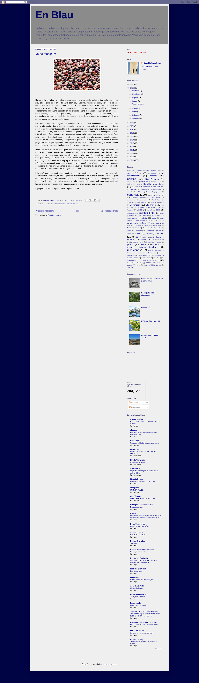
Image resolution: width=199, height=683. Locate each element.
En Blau (54, 15)
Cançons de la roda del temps (152, 187)
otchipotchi (134, 488)
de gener (135, 118)
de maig (135, 108)
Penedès (143, 239)
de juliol (135, 98)
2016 (132, 143)
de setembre (137, 94)
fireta (162, 213)
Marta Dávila (147, 228)
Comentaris (135, 407)
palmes (144, 237)
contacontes (131, 200)
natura (160, 233)
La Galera (137, 225)
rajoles (157, 244)
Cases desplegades (153, 192)
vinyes (138, 265)
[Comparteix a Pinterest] (98, 200)
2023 (132, 88)
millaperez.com (140, 53)
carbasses (134, 189)
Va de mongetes (46, 53)
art (141, 173)
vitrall (145, 265)
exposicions (146, 212)
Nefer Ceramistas (137, 524)
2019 (132, 133)
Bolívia (129, 184)
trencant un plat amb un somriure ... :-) (143, 633)
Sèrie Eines (152, 253)
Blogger (113, 664)
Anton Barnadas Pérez (153, 170)
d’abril (134, 112)
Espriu (139, 210)
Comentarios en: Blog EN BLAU (143, 622)
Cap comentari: (77, 200)
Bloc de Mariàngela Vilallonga (142, 550)
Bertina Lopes (156, 182)
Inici (77, 211)
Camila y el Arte (136, 639)
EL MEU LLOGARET (138, 594)
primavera (145, 245)
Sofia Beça (134, 441)
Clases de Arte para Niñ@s (139, 526)
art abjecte (152, 173)
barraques (144, 182)
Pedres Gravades (137, 541)
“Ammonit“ (134, 543)
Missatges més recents (45, 211)
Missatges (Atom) (54, 215)
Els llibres (140, 207)
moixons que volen (138, 569)
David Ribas (156, 200)
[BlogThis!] (89, 200)
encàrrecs (151, 207)
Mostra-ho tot (159, 649)
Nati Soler (149, 234)
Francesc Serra (144, 215)
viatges (129, 265)
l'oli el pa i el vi (153, 220)
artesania (153, 176)
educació (144, 202)
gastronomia (156, 215)
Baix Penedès (152, 179)
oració (136, 237)
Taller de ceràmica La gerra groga (144, 612)
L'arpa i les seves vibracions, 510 (142, 580)
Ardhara (130, 173)
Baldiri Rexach (132, 182)
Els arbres (151, 205)
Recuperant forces (136, 507)
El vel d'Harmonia (137, 460)
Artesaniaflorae (136, 419)
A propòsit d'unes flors (134, 170)
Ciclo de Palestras (136, 588)
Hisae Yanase (132, 218)
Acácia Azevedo (137, 586)
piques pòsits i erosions (153, 242)
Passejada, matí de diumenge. (148, 294)
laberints (147, 225)
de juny (135, 101)
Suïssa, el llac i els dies (138, 552)
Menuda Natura (136, 479)
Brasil (138, 184)
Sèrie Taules (145, 258)
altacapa (133, 430)
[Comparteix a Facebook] (95, 200)
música (139, 234)
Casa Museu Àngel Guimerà (151, 189)
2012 (132, 157)
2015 (132, 147)
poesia (130, 244)
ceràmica (133, 194)
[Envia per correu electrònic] (87, 200)
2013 (132, 153)
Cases (139, 192)
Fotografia (133, 215)
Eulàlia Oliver (131, 213)
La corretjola (155, 223)
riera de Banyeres (154, 250)
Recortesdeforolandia (139, 558)
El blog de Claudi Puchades (141, 505)
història (144, 218)
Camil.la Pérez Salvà (152, 63)
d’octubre (136, 91)
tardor (157, 260)
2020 (132, 130)
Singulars (156, 258)
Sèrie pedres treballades (136, 253)
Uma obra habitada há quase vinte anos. (144, 443)
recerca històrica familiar (63, 204)
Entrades (134, 403)
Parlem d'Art (131, 239)
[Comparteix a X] (92, 200)
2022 (132, 123)
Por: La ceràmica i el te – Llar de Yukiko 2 (144, 624)
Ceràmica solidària (139, 197)
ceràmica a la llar (156, 195)
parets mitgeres (155, 237)
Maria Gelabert (133, 228)
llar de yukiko (135, 603)
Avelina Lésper (136, 533)
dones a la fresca (133, 202)
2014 (132, 150)
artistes (131, 178)
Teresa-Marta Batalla (134, 263)
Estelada (150, 210)
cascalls (129, 192)
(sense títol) (145, 307)
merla (159, 228)
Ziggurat (130, 267)
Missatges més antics (109, 211)
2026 (132, 84)
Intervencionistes (136, 571)
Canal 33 (135, 187)
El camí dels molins (157, 202)
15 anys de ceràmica (137, 597)
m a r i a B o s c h (137, 631)
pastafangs (135, 449)
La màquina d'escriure (138, 462)
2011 (132, 160)
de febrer (135, 115)
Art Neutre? (135, 469)
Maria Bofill (157, 225)
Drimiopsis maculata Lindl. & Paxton (142, 481)
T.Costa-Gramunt (146, 260)
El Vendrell (135, 205)
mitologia (140, 230)
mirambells (130, 230)
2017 (132, 140)
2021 (132, 126)
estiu (158, 210)
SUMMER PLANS (136, 490)
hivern (154, 218)
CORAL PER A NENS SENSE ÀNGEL (143, 498)
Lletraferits (134, 577)
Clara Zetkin (155, 197)
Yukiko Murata (155, 265)
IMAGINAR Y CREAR (138, 535)
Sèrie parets (143, 255)
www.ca (130, 53)
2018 (132, 136)
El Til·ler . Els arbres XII (150, 321)
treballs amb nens (153, 263)
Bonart (133, 513)
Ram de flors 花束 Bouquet (139, 605)
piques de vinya (136, 242)
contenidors (143, 200)
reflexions (76, 204)
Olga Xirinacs (135, 496)
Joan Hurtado (140, 220)
